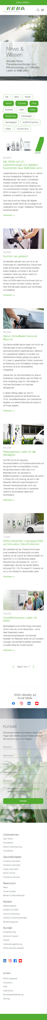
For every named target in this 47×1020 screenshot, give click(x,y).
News (16, 97)
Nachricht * (8, 781)
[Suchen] (38, 10)
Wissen (28, 97)
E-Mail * (6, 764)
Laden (21, 110)
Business (9, 110)
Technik (8, 103)
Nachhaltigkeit (11, 122)
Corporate (22, 103)
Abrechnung (10, 116)
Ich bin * (5, 769)
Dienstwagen (26, 116)
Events (32, 110)
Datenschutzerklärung (29, 789)
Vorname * (7, 747)
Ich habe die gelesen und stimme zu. (23, 790)
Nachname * (8, 756)
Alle (6, 97)
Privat (34, 103)
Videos (8, 129)
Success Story (23, 129)
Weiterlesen (8, 215)
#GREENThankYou (31, 122)
